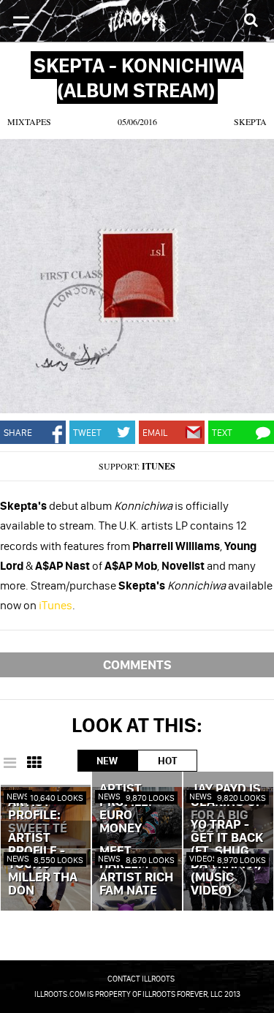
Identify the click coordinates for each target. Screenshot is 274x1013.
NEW (107, 760)
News (18, 796)
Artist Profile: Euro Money (125, 809)
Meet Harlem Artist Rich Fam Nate (136, 871)
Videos (203, 858)
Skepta (250, 121)
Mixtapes (29, 121)
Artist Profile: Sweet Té (37, 815)
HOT (167, 760)
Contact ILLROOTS (141, 979)
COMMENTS (137, 664)
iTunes (158, 466)
